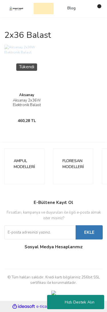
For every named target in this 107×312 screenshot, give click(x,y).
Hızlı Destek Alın (79, 302)
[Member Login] (85, 8)
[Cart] (97, 8)
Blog (71, 8)
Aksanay (26, 95)
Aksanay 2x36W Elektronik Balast (27, 103)
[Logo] (16, 8)
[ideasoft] (23, 306)
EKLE (89, 232)
